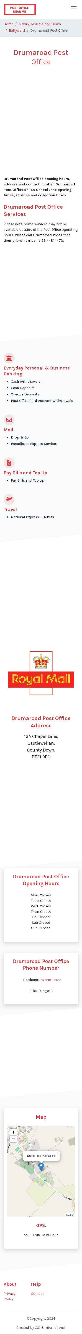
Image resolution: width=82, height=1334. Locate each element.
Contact (37, 1293)
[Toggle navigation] (73, 8)
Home (8, 24)
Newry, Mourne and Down (40, 24)
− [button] (13, 1139)
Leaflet (70, 1215)
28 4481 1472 (50, 979)
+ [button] (13, 1132)
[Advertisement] (41, 113)
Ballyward (17, 30)
